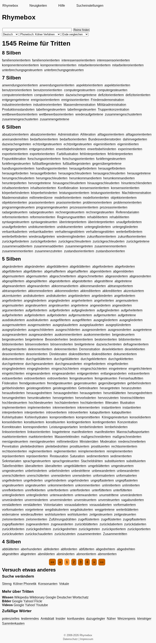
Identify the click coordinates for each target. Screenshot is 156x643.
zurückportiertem (114, 529)
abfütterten (86, 549)
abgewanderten (38, 286)
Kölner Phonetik (24, 583)
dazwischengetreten (16, 144)
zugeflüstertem (88, 519)
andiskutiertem (33, 295)
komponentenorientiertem (20, 65)
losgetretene (61, 432)
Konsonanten (47, 583)
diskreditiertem (79, 354)
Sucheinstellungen (89, 5)
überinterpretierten (101, 222)
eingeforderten (117, 363)
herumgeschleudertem (18, 178)
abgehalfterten (77, 271)
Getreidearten (88, 388)
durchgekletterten (120, 359)
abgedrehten (126, 549)
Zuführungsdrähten (62, 519)
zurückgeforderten (43, 241)
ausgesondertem (94, 329)
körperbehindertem (15, 192)
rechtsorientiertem (124, 446)
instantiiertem (111, 407)
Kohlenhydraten (36, 417)
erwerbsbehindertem (71, 149)
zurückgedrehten (65, 529)
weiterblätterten (127, 509)
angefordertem (124, 295)
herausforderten (13, 393)
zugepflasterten (13, 524)
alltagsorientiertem (111, 134)
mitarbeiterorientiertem (94, 65)
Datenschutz (70, 639)
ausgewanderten (41, 334)
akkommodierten (67, 291)
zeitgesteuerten (125, 514)
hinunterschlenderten (136, 183)
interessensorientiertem (78, 60)
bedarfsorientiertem (44, 139)
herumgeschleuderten (51, 178)
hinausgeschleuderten (103, 183)
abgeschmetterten (90, 276)
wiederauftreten (32, 514)
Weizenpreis (126, 618)
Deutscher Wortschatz (73, 597)
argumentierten (13, 310)
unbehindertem (36, 470)
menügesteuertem (15, 441)
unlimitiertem (111, 485)
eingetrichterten (13, 373)
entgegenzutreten (41, 149)
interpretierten (34, 412)
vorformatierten (13, 509)
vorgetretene (34, 509)
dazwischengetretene (81, 95)
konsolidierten (12, 422)
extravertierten (12, 378)
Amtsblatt (47, 618)
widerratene (10, 514)
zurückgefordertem (15, 241)
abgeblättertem (57, 266)
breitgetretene (84, 344)
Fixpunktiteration (14, 158)
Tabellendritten (12, 466)
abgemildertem (100, 271)
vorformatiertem (124, 504)
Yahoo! (28, 601)
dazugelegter (95, 618)
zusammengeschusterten (20, 119)
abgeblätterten (80, 266)
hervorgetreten (63, 397)
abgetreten (28, 554)
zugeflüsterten (111, 519)
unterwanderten (86, 495)
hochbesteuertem (14, 402)
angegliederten (59, 300)
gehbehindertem (139, 383)
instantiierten (131, 407)
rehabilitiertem (97, 217)
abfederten (51, 549)
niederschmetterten (132, 441)
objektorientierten (14, 202)
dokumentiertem (125, 354)
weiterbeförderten (14, 236)
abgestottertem (59, 281)
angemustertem (127, 300)
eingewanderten (63, 373)
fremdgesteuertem (32, 383)
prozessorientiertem (84, 207)
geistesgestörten (65, 388)
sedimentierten (121, 456)
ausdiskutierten (37, 320)
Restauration (59, 456)
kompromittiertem (62, 417)
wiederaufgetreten (42, 236)
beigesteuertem (123, 334)
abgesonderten (140, 276)
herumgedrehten (14, 397)
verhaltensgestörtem (69, 231)
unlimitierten (131, 485)
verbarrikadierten (41, 231)
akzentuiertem (134, 291)
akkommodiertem (40, 291)
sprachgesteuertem (37, 461)
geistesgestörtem (38, 388)
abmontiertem (86, 554)
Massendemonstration (79, 104)
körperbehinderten (44, 192)
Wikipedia (21, 597)
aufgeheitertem (131, 310)
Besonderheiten (56, 339)
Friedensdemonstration (107, 99)
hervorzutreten (108, 397)
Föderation (10, 383)
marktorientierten (41, 436)
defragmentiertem (135, 344)
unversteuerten (109, 500)
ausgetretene (142, 329)
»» (102, 562)
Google (51, 597)
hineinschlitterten (132, 397)
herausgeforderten (15, 173)
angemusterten (13, 305)
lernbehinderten (116, 427)
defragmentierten (14, 349)
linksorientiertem (14, 432)
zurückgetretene (138, 241)
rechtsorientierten (14, 451)
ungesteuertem (13, 485)
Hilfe (61, 5)
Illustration (127, 402)
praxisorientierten (68, 202)
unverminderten (61, 500)
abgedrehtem (105, 549)
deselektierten (135, 349)
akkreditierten (112, 291)
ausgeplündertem (118, 325)
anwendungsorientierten (56, 85)
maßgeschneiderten (127, 436)
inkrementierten (88, 407)
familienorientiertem (16, 60)
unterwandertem (61, 495)
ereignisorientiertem (45, 99)
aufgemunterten (105, 315)
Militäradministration (111, 104)
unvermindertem (36, 500)
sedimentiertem (98, 456)
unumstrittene (109, 495)
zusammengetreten (79, 246)
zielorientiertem (13, 519)
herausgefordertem (82, 168)
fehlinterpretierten (120, 154)
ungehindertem (55, 480)
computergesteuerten (112, 90)
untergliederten (37, 495)
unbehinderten (59, 470)
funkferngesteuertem (111, 158)
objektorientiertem (123, 197)
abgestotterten (82, 281)
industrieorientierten (47, 104)
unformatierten (126, 475)
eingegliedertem (13, 368)
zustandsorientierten (110, 251)
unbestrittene (80, 470)
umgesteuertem (122, 466)
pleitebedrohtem (32, 446)
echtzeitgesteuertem (47, 144)
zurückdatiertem (111, 524)
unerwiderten (81, 475)
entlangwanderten (114, 373)
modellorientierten (96, 197)
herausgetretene (139, 173)
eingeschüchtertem (65, 368)
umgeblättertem (75, 466)
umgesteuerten (13, 470)
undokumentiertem (41, 227)
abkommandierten (93, 286)
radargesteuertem (14, 212)
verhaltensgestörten (100, 231)
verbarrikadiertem (14, 231)
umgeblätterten (98, 466)
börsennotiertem (37, 344)
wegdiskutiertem (57, 509)
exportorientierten (42, 154)
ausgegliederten (131, 320)
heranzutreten (131, 388)
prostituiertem (79, 446)
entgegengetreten (14, 149)
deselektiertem (112, 349)
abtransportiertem (120, 286)
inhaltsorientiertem (15, 188)
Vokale (64, 583)
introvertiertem (56, 412)
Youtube (42, 605)
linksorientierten (38, 432)
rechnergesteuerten (100, 212)
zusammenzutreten (48, 251)
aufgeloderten (57, 315)
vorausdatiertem (76, 504)
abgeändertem (12, 266)
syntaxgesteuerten (44, 222)
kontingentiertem (79, 422)
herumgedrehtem (140, 393)
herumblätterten (114, 393)
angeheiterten (104, 300)
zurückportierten (139, 529)
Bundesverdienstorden (104, 139)
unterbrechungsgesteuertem (22, 70)
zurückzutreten (65, 534)
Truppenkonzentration (113, 109)
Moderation (108, 441)
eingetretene (118, 368)
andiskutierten (56, 295)
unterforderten (80, 490)
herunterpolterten (14, 183)
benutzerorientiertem (17, 90)
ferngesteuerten (106, 378)
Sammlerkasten (13, 623)
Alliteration (88, 134)
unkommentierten (87, 485)
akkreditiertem (90, 291)
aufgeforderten (59, 310)
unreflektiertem (12, 490)
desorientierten (37, 354)
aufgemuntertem (80, 315)
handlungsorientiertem (18, 168)
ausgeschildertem (41, 329)
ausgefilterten (82, 320)
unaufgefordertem (129, 222)
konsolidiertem (140, 417)
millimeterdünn (67, 441)
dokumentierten (13, 359)
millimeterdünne (41, 197)
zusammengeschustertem (123, 114)
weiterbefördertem (129, 231)
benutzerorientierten (47, 90)
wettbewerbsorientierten (56, 114)
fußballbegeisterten (77, 163)
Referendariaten (127, 212)
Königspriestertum (115, 417)
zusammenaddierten (48, 246)
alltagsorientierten (139, 134)
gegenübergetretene (106, 163)
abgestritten (10, 554)
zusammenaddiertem (17, 246)
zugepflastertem (134, 519)
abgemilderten (123, 271)
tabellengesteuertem (51, 109)
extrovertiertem (35, 378)
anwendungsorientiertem (20, 85)
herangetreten (110, 388)
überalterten (53, 466)
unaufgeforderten (14, 227)
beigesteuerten (13, 339)
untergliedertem (13, 495)
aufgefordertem (36, 310)
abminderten (65, 554)
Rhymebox (10, 5)
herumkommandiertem (85, 178)
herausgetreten (91, 393)
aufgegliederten (108, 310)
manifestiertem (82, 432)
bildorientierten (13, 344)
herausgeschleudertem (74, 173)
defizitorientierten (138, 95)
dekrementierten (65, 349)
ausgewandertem (14, 334)
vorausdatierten (100, 504)
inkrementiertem (64, 407)
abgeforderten (125, 266)
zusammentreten (89, 534)
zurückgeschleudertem (74, 241)
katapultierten (121, 412)
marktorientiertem (14, 436)
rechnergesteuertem (69, 212)
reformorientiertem (15, 217)
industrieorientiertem (16, 104)
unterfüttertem (102, 490)
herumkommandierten (119, 178)
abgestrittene (103, 281)
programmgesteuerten (52, 207)
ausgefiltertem (60, 320)
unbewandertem (103, 470)
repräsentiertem (13, 456)
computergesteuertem (79, 90)
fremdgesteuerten (59, 383)
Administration (68, 134)
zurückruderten (13, 534)
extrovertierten (57, 378)
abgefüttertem (12, 271)
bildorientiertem (130, 339)
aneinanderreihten (15, 139)
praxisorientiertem (41, 202)
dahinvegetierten (135, 139)
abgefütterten (32, 271)
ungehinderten (78, 480)
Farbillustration (67, 154)
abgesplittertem (13, 281)
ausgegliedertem (105, 320)
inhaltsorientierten (43, 188)
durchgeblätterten (66, 359)
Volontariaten (53, 504)
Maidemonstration (15, 197)
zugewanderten (62, 524)
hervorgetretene (39, 183)
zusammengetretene (54, 119)
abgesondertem (116, 276)
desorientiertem (13, 354)
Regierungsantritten (71, 217)
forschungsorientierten (78, 158)
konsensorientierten (125, 188)
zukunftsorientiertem (101, 236)
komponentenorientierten (58, 65)
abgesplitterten (36, 281)
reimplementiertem (91, 451)
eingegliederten (38, 368)
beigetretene (34, 339)
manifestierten (105, 432)
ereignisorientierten (75, 99)
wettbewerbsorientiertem (19, 114)
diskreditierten (102, 354)
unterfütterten (122, 490)
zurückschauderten (39, 534)
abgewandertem (13, 286)
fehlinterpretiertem (93, 154)
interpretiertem (12, 412)
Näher (111, 618)
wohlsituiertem (55, 514)
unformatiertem (104, 475)
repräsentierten (37, 456)
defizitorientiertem (111, 95)
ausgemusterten (39, 325)
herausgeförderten (43, 173)
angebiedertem (79, 295)
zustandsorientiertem (79, 251)
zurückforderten (13, 529)
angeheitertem (82, 300)
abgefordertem (102, 266)
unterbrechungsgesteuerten (64, 70)
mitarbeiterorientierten (128, 65)
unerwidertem (61, 475)
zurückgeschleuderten (109, 241)
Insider (60, 618)
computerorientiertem (17, 95)
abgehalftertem (55, 271)
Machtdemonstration (136, 192)
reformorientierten (42, 217)
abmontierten (107, 554)
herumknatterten (39, 397)
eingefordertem (94, 363)
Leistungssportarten (63, 427)
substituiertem (115, 461)
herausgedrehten (66, 393)
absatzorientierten (43, 134)
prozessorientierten (113, 207)
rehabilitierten (119, 217)
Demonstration (89, 349)
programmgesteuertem (18, 207)
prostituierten (100, 446)
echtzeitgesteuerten (78, 144)
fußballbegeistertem (46, 163)
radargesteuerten (41, 212)
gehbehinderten (13, 388)
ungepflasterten (126, 480)
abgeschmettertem (62, 276)
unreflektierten (35, 490)
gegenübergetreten (112, 383)
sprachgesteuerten (65, 461)
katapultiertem (100, 412)
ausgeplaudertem (65, 325)
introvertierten (78, 412)
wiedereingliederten (71, 236)
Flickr (38, 601)
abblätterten (10, 549)
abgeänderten (35, 266)
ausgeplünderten (14, 329)
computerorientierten (49, 95)
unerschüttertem (13, 475)
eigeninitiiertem (104, 144)
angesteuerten (59, 305)
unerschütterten (38, 475)
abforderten (69, 549)
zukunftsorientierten (132, 236)
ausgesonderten (119, 329)
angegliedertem (35, 300)
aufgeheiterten (12, 315)
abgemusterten (37, 276)
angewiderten (122, 305)
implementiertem (14, 407)
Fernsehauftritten (131, 378)
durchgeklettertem (93, 359)
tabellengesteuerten (81, 109)
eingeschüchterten (93, 368)
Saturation (77, 456)
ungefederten (33, 480)
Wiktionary (37, 597)
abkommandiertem (64, 286)
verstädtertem (12, 504)
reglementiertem (40, 451)
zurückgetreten (89, 529)
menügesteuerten (42, 441)
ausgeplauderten (91, 325)
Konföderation (68, 188)
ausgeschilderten (67, 329)
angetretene (79, 305)
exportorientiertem (15, 154)
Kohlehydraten (12, 417)
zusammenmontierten (17, 251)
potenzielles (11, 618)
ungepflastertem (102, 480)
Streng (7, 583)
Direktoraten (58, 354)
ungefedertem (12, 480)
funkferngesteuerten (16, 163)
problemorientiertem (97, 202)
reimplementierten (120, 451)
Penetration (10, 446)
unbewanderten (128, 470)
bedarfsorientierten (73, 139)
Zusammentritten (115, 534)
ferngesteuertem (81, 378)
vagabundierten (132, 500)
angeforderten (12, 300)
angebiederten (102, 295)
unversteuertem (85, 500)
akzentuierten (12, 295)
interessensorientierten (113, 60)
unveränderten (12, 500)
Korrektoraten (12, 427)
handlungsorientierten (51, 168)
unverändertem (131, 495)
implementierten (39, 407)
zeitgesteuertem (100, 514)
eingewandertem (38, 373)
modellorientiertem (67, 197)
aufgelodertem (34, 315)
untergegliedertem (97, 227)
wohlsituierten (77, 514)
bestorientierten (106, 339)
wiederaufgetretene (89, 114)
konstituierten (55, 422)
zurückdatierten (135, 524)
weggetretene (105, 509)
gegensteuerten (85, 383)
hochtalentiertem (67, 402)
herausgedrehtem (39, 393)
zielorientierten (36, 519)
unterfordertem (57, 490)
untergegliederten (125, 227)
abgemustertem (13, 276)
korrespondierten (35, 427)
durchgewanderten (68, 363)
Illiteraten (111, 402)
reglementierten (65, 451)
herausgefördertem (111, 168)
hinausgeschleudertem (69, 183)
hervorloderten (85, 397)
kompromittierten (88, 417)
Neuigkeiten (38, 5)
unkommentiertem (61, 485)
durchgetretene (13, 363)
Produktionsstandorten (18, 109)
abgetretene (123, 281)
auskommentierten (97, 334)
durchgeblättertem (39, 359)
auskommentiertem (68, 334)
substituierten (136, 461)
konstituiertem (34, 422)
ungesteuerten (35, 485)
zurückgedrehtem (38, 529)
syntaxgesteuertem (15, 222)
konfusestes (75, 618)
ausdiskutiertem (13, 320)
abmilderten (46, 554)
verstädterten (32, 504)
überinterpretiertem (72, 222)
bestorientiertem (81, 339)
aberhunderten (31, 549)
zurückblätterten (86, 524)
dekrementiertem (40, 349)
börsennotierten (61, 344)
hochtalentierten (91, 402)
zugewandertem (37, 524)
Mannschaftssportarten (133, 432)
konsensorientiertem (94, 188)
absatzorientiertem (15, 134)
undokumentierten (70, 227)
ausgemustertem (14, 325)
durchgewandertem (39, 363)
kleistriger (144, 618)
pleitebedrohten (57, 446)
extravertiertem (139, 373)
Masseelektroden (67, 436)
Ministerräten (89, 441)
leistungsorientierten (105, 192)
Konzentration (127, 422)
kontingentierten (104, 422)
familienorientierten (46, 60)
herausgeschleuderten (109, 173)
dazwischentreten (109, 344)
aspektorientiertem (89, 85)
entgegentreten (88, 373)
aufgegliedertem (83, 310)
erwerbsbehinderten (101, 149)
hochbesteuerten (41, 402)
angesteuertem (36, 305)
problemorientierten (128, 202)
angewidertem (100, 305)
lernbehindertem (91, 427)
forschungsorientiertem (44, 158)
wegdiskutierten (81, 509)
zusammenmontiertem (110, 246)
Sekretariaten (11, 461)
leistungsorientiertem (74, 192)
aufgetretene (127, 315)
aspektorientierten (117, 85)
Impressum (86, 639)
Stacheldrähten (92, 461)
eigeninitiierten (128, 144)
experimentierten (130, 149)
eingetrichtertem (140, 368)
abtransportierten (14, 291)
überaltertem (34, 466)
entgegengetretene (15, 99)
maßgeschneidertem (96, 436)
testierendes (30, 618)
